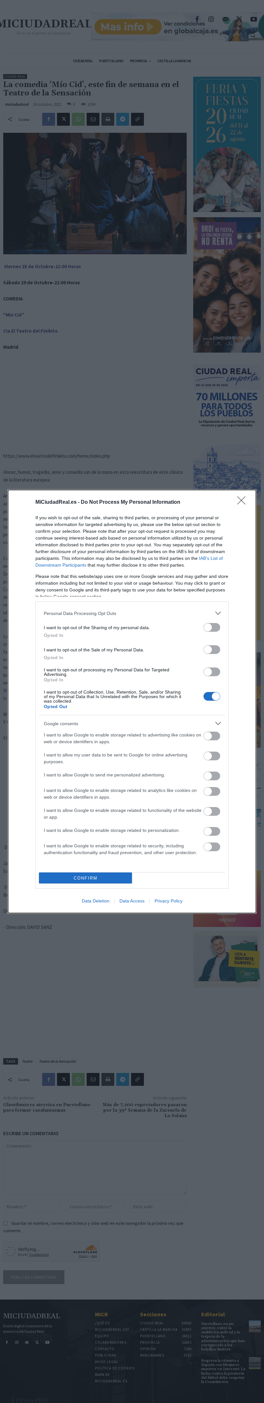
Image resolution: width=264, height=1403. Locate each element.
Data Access (132, 900)
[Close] (243, 502)
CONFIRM (86, 878)
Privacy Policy (169, 900)
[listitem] (132, 613)
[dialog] (132, 701)
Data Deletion (95, 900)
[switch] (211, 627)
